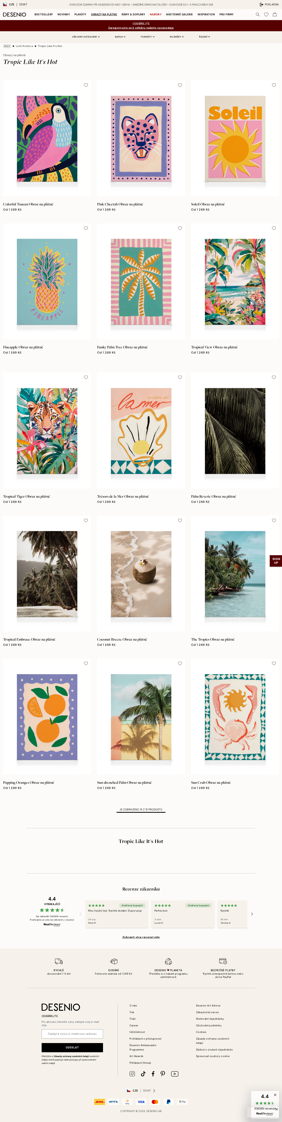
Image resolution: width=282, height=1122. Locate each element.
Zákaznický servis (207, 1012)
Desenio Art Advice (208, 1005)
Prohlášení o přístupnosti (145, 1038)
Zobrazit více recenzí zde (141, 937)
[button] (265, 1105)
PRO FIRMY (226, 14)
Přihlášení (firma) (140, 1063)
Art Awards (136, 1056)
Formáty (146, 36)
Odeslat (72, 1047)
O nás (133, 1005)
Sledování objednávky (210, 1018)
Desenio (152, 1111)
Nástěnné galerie (179, 14)
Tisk (131, 1012)
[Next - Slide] (252, 914)
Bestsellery (44, 14)
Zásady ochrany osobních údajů (71, 1056)
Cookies (201, 1032)
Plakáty (80, 14)
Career (134, 1025)
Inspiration (206, 14)
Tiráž (132, 1018)
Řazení (203, 36)
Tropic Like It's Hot (50, 46)
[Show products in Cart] (274, 14)
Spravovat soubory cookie (213, 1056)
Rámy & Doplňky (133, 14)
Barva (119, 36)
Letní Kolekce (24, 46)
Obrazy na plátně (104, 14)
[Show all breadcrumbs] (7, 46)
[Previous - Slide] (81, 914)
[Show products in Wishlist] (266, 14)
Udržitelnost (137, 1032)
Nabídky (156, 14)
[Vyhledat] (258, 14)
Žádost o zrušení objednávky (214, 1049)
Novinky (64, 14)
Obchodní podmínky (209, 1025)
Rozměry (175, 36)
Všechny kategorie (84, 36)
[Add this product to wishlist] (86, 85)
